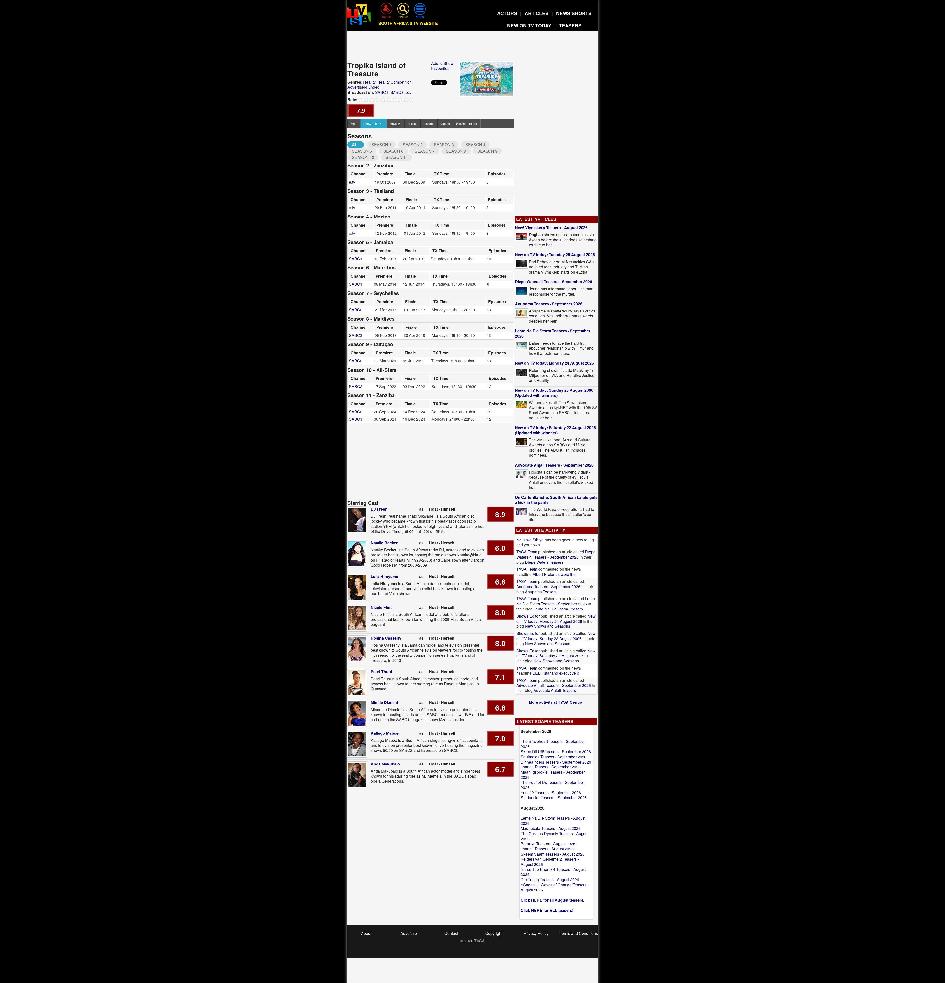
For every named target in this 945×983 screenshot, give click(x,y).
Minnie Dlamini (384, 702)
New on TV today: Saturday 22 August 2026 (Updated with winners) (555, 430)
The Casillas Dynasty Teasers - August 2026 (554, 836)
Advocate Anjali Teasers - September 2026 (554, 465)
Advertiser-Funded (363, 87)
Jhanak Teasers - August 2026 (547, 849)
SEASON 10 (363, 157)
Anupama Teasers (541, 591)
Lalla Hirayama (384, 576)
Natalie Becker (384, 543)
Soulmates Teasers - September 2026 (553, 757)
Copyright (493, 933)
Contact (451, 933)
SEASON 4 (475, 144)
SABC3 (397, 92)
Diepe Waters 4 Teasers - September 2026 (553, 281)
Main (354, 123)
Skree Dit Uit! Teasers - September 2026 (556, 751)
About (366, 933)
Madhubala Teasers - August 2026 (551, 828)
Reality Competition (394, 82)
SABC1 (381, 92)
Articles (412, 123)
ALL (356, 144)
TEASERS (570, 25)
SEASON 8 (456, 151)
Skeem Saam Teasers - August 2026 (552, 854)
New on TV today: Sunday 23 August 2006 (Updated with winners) (554, 392)
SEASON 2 (413, 144)
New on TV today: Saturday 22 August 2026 (556, 653)
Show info (370, 123)
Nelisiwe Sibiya (530, 540)
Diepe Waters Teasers (544, 562)
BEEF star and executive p (556, 673)
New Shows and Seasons (547, 626)
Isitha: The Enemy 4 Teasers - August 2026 (553, 871)
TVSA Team (526, 552)
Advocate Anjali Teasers (555, 690)
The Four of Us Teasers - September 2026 (552, 785)
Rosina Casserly (386, 638)
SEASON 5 (362, 151)
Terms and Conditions (579, 933)
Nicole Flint (381, 607)
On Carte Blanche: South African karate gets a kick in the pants (556, 499)
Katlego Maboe (385, 733)
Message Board (466, 123)
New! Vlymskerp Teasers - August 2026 (551, 227)
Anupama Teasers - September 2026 (548, 304)
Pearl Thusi (381, 671)
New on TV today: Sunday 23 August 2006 (556, 635)
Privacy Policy (536, 933)
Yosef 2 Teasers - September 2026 (551, 792)
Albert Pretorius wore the (554, 574)
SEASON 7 (425, 151)
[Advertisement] (472, 48)
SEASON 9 (487, 151)
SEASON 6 (393, 151)
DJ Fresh (379, 509)
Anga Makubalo (385, 764)
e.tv (409, 92)
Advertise (408, 933)
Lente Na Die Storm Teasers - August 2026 (553, 820)
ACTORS (507, 13)
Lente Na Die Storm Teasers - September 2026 (552, 333)
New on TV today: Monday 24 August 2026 (554, 363)
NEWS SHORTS (574, 13)
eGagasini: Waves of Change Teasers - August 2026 (555, 887)
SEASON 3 (444, 144)
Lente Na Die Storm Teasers (558, 609)
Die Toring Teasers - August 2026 (550, 879)
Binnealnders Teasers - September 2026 (556, 762)
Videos (445, 123)
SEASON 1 (381, 144)
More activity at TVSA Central (556, 702)
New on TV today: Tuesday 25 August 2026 (555, 254)
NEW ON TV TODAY (529, 25)
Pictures (429, 123)
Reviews (395, 123)
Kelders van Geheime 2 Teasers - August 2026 (550, 861)
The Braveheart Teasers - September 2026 (553, 743)
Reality (369, 82)
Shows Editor (528, 616)
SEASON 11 (397, 157)
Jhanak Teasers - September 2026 (551, 767)
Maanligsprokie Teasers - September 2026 (553, 774)
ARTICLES (537, 13)
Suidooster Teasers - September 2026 (554, 797)
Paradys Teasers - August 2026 (548, 843)
